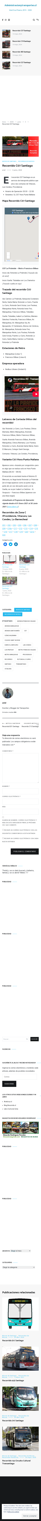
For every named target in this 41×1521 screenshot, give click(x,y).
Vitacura (8, 669)
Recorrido (8, 659)
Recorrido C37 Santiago (22, 31)
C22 (3, 535)
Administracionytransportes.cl (21, 5)
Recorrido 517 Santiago (13, 1340)
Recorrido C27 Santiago (22, 62)
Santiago (8, 664)
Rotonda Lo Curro (24, 659)
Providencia (27, 654)
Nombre (6, 786)
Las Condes (27, 645)
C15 (36, 529)
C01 (3, 525)
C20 (26, 532)
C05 (19, 525)
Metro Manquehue (11, 654)
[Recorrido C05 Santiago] (9, 559)
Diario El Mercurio (11, 645)
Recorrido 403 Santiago (22, 52)
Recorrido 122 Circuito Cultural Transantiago (16, 1462)
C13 (25, 529)
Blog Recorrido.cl (10, 1105)
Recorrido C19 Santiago (22, 41)
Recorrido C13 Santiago (30, 725)
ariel (4, 170)
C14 (31, 529)
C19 (21, 532)
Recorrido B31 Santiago (11, 725)
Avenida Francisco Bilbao (26, 621)
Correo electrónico (11, 796)
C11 (15, 529)
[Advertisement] (20, 97)
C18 (16, 532)
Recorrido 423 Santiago (13, 1380)
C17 (10, 532)
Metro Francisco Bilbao (27, 650)
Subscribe (9, 1084)
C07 (30, 525)
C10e (10, 529)
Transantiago (21, 664)
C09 (3, 529)
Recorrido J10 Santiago (13, 1420)
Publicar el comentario (25, 851)
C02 (9, 525)
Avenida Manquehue (12, 626)
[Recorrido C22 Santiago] (26, 559)
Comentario (7, 751)
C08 (35, 525)
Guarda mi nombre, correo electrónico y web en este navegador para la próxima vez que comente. (19, 822)
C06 (24, 525)
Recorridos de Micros (26, 161)
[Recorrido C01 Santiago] (9, 581)
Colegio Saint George (12, 640)
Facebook (6, 1049)
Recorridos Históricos (10, 1457)
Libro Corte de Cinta (11, 1109)
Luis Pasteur (9, 650)
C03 (14, 525)
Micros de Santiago (9, 161)
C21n (32, 532)
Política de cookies (13, 1512)
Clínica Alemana (10, 635)
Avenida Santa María (12, 631)
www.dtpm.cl (12, 507)
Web (4, 807)
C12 (20, 529)
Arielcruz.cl (8, 1101)
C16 (5, 532)
